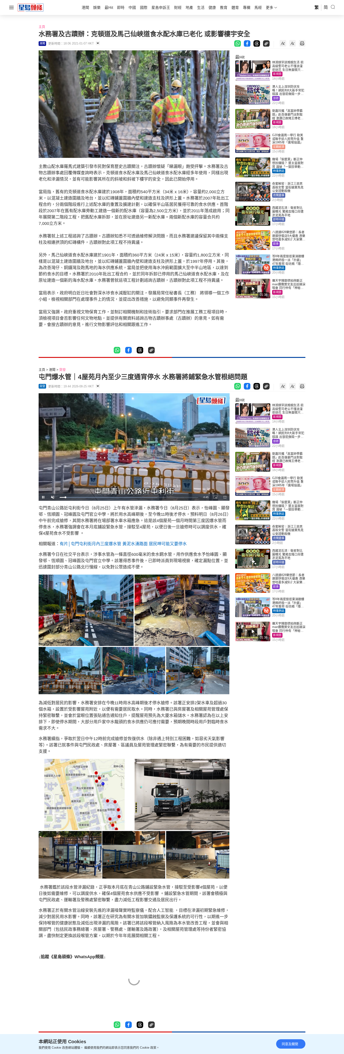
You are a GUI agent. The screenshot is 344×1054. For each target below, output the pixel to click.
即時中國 (278, 219)
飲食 (276, 243)
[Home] (30, 7)
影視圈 (277, 74)
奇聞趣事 (278, 195)
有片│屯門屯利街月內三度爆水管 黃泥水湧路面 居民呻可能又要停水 (123, 544)
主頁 (42, 27)
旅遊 (276, 98)
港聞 (52, 369)
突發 (62, 369)
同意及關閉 (290, 1044)
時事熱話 (278, 171)
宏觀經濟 (278, 146)
